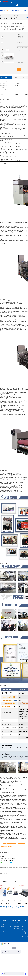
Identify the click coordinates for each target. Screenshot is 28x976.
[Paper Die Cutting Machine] (9, 50)
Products (8, 10)
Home (3, 10)
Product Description (19, 77)
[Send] (26, 973)
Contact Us (11, 17)
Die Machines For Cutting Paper (14, 903)
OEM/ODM (16, 928)
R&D (15, 930)
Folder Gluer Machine (4, 924)
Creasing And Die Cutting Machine (2, 903)
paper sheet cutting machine (6, 846)
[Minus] (26, 944)
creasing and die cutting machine (9, 843)
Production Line (17, 926)
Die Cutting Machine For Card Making (8, 904)
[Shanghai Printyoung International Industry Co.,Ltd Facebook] (17, 5)
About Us (17, 10)
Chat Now (16, 17)
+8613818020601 (11, 858)
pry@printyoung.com (18, 1)
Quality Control (4, 17)
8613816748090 (9, 860)
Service (11, 930)
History (11, 928)
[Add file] (2, 973)
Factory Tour (23, 10)
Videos (12, 10)
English (23, 5)
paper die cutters (21, 843)
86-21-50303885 (6, 5)
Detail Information (6, 77)
